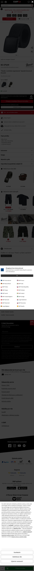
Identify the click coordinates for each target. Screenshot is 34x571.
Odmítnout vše (17, 557)
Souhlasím (17, 552)
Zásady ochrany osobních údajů (19, 536)
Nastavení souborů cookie (8, 535)
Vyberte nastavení (17, 561)
